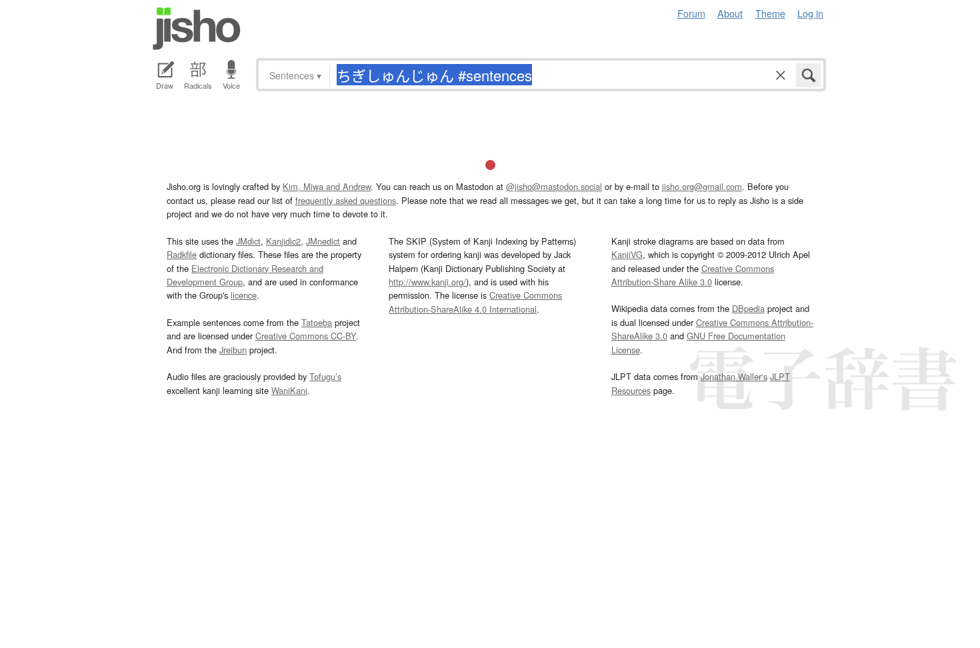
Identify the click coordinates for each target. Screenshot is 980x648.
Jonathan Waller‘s (734, 376)
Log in (810, 13)
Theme (770, 13)
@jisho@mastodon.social (554, 186)
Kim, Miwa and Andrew (327, 186)
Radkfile (182, 254)
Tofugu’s (325, 376)
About (730, 13)
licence (244, 295)
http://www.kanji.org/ (427, 281)
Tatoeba (316, 322)
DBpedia (748, 308)
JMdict (248, 241)
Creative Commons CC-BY (305, 335)
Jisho (197, 28)
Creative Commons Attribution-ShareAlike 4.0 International (475, 302)
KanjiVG (627, 254)
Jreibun (233, 349)
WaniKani (289, 390)
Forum (691, 13)
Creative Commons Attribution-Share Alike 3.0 (692, 275)
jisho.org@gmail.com (702, 186)
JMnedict (323, 241)
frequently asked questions (345, 200)
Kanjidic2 (283, 241)
